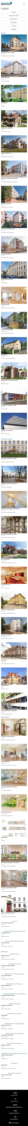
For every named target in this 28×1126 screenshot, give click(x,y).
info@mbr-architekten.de (14, 1113)
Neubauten (14, 12)
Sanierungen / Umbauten (14, 15)
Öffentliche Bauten (13, 19)
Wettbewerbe (13, 29)
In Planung (14, 26)
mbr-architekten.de (14, 1119)
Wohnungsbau (14, 22)
